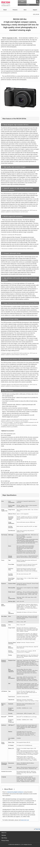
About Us (3, 832)
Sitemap (3, 835)
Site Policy (4, 838)
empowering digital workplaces (15, 792)
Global (22, 1)
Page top (37, 829)
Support (35, 9)
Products (15, 9)
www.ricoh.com (25, 820)
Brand (5, 9)
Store (25, 9)
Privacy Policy (5, 840)
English (28, 4)
